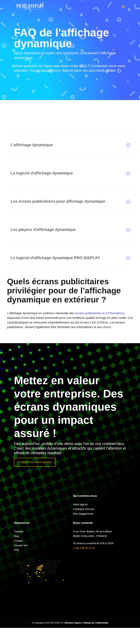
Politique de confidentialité (95, 623)
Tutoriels (18, 531)
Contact (18, 540)
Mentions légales (73, 623)
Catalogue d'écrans (84, 509)
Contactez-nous (103, 66)
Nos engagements (83, 513)
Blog (16, 536)
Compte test (21, 545)
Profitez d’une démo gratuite (35, 462)
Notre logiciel (80, 504)
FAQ (16, 549)
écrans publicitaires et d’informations (100, 313)
